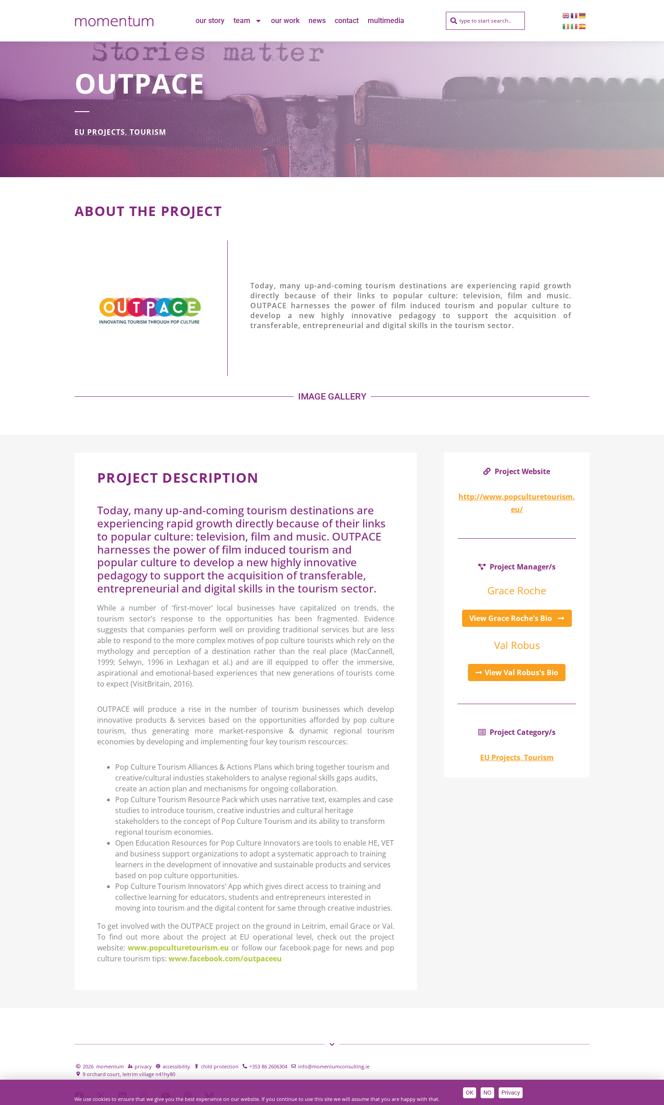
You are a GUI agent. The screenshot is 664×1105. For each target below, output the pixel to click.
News (317, 20)
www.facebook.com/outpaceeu (225, 959)
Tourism (148, 132)
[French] (574, 15)
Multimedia (386, 20)
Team (242, 20)
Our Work (285, 20)
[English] (566, 15)
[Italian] (574, 26)
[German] (583, 15)
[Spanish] (583, 26)
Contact (347, 20)
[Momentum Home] (114, 21)
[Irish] (566, 26)
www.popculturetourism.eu (178, 948)
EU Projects (100, 132)
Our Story (210, 20)
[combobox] (485, 21)
